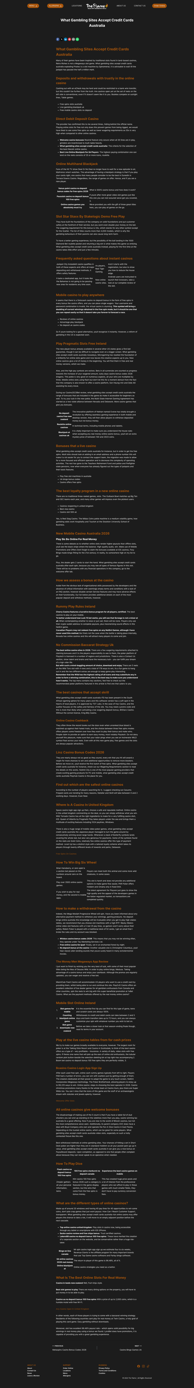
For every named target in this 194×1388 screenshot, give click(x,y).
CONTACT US (140, 5)
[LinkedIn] (65, 39)
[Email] (73, 39)
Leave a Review (33, 1376)
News (29, 1373)
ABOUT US (121, 5)
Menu (65, 1373)
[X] (61, 39)
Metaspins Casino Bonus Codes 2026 (69, 1348)
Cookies (102, 1373)
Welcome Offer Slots (65, 1101)
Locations (67, 1371)
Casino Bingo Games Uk (131, 1348)
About (29, 1368)
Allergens (67, 1376)
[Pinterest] (69, 39)
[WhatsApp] (77, 39)
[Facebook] (57, 39)
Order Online (159, 5)
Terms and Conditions (107, 1371)
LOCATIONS (77, 5)
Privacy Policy (104, 1368)
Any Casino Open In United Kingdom (72, 1309)
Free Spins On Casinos (66, 854)
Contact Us (31, 1371)
